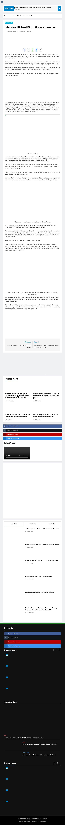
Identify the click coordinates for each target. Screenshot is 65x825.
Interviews (8, 23)
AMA (5, 735)
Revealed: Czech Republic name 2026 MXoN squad (39, 592)
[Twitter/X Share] (28, 49)
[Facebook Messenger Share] (36, 49)
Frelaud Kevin (43, 818)
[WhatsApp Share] (32, 49)
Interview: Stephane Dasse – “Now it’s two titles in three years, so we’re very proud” (46, 396)
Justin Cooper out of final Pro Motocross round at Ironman (42, 529)
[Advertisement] (32, 490)
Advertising (35, 821)
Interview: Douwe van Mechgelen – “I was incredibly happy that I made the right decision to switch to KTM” (17, 396)
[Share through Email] (40, 49)
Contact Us (43, 821)
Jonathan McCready (11, 31)
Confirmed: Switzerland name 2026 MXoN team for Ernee (41, 560)
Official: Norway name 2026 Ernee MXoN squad (38, 576)
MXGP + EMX (26, 753)
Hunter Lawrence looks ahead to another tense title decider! (27, 7)
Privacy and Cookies (24, 821)
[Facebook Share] (24, 49)
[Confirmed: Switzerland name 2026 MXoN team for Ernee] (51, 9)
